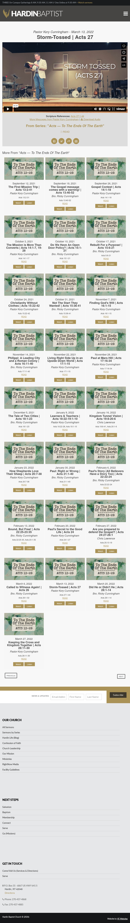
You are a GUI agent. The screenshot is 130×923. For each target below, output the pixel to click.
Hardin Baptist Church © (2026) (15, 917)
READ (66, 131)
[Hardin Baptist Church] (32, 9)
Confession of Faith (11, 743)
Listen (29, 202)
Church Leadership (11, 748)
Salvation (6, 807)
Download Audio (92, 119)
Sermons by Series (11, 733)
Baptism (6, 812)
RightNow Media (10, 764)
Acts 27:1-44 (77, 116)
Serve (5, 828)
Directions (10, 892)
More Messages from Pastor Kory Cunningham (54, 119)
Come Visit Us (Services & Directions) (20, 871)
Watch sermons (85, 3)
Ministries (7, 759)
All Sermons (8, 727)
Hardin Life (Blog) (10, 738)
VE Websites (122, 919)
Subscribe (118, 695)
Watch (18, 202)
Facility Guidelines (11, 770)
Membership (8, 818)
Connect (6, 823)
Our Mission (8, 754)
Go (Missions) (8, 834)
